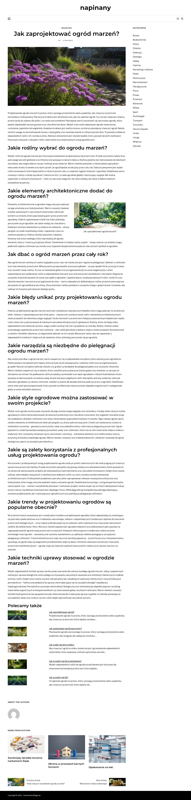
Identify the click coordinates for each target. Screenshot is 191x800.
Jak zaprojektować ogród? (61, 612)
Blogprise (36, 795)
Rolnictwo (66, 28)
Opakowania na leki (101, 767)
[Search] (182, 19)
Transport (138, 120)
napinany (95, 7)
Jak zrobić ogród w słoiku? (61, 644)
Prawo (136, 95)
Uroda (136, 133)
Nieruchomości (140, 82)
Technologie (138, 116)
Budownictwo (139, 39)
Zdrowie (137, 146)
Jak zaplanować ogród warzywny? (65, 628)
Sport (135, 112)
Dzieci (136, 44)
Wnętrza (137, 141)
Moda (135, 73)
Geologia (137, 56)
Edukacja (137, 52)
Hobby (136, 61)
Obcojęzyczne (140, 86)
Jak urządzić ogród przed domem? (65, 661)
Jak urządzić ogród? (58, 677)
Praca (135, 90)
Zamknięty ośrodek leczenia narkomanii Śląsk (25, 759)
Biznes (136, 35)
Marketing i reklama (143, 69)
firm (74, 489)
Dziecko (137, 48)
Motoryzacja (139, 78)
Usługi (136, 137)
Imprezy (137, 65)
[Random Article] (177, 18)
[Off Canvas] (9, 19)
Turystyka (138, 124)
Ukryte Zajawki (140, 129)
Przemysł (137, 99)
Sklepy (136, 107)
